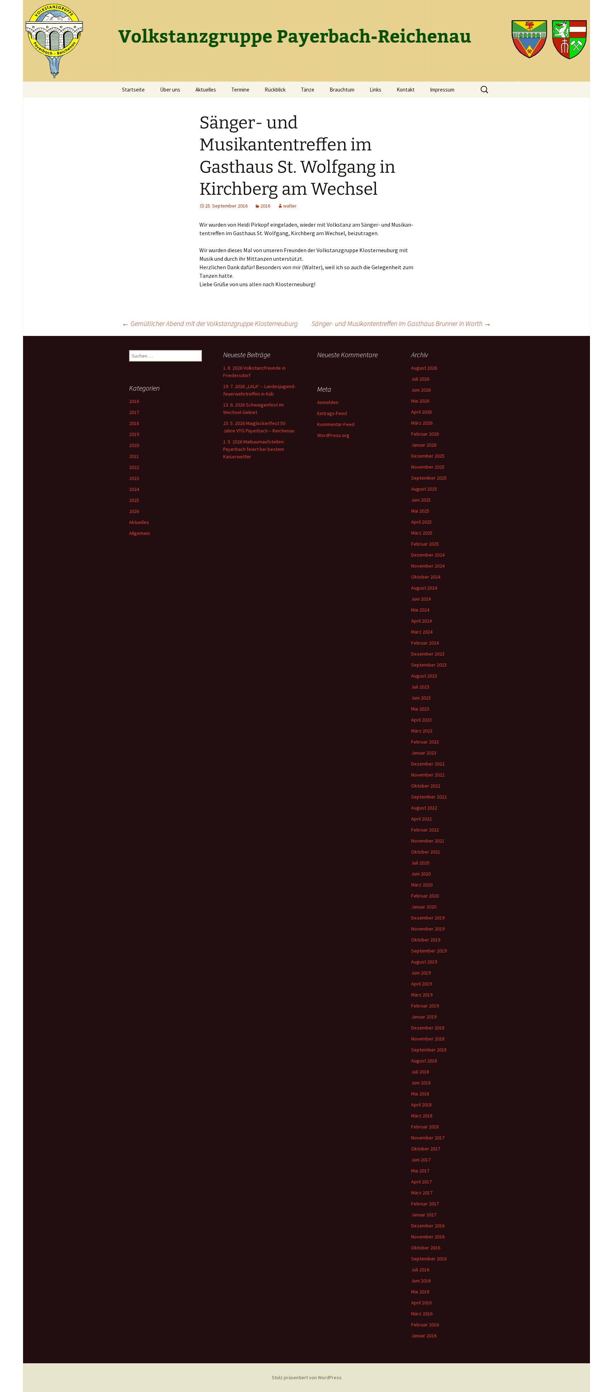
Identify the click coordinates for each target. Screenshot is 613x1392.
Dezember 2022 (427, 764)
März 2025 (421, 533)
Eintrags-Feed (332, 413)
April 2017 (421, 1181)
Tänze (307, 89)
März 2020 (421, 885)
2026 (134, 511)
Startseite (133, 89)
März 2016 (421, 1313)
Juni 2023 (421, 698)
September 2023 (429, 665)
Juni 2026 (421, 390)
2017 (134, 412)
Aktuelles (205, 89)
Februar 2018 (425, 1126)
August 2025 (424, 489)
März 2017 (421, 1192)
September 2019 (429, 951)
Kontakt (406, 89)
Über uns (170, 89)
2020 (134, 445)
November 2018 (427, 1038)
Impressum (442, 89)
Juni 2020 (421, 874)
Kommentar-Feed (335, 424)
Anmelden (327, 402)
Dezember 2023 (427, 654)
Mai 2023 (420, 709)
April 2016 (421, 1302)
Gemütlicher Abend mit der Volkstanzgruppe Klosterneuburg (210, 323)
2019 (134, 434)
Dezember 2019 (427, 918)
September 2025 (429, 478)
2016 (265, 206)
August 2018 (424, 1060)
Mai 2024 (420, 610)
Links (375, 89)
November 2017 (427, 1137)
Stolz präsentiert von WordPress (307, 1377)
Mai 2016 (420, 1291)
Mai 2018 (420, 1093)
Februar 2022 (425, 830)
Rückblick (275, 89)
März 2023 (421, 731)
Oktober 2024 (425, 577)
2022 (134, 467)
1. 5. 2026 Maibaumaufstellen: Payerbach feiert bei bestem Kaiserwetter (254, 449)
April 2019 (421, 984)
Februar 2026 (425, 434)
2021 (134, 456)
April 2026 (421, 412)
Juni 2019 (421, 973)
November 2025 (427, 467)
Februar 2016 (425, 1324)
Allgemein (139, 533)
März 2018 (421, 1115)
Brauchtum (342, 89)
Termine (240, 89)
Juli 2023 (420, 687)
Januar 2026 (423, 445)
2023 (134, 478)
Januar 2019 (423, 1016)
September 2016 (429, 1258)
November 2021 (427, 841)
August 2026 (424, 368)
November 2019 (427, 929)
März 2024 (421, 632)
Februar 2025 (425, 544)
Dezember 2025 (427, 456)
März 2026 (421, 423)
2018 (134, 423)
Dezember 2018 (427, 1027)
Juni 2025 (421, 500)
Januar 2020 (423, 907)
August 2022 (424, 808)
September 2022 (429, 797)
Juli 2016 (420, 1269)
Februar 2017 (425, 1203)
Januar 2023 (423, 753)
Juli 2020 (420, 863)
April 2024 (421, 621)
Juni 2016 (421, 1280)
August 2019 (424, 962)
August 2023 (424, 676)
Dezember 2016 (427, 1225)
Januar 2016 (423, 1335)
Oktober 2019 (425, 940)
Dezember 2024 (427, 555)
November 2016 (427, 1236)
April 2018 (421, 1104)
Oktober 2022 (425, 786)
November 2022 (427, 775)
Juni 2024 (421, 599)
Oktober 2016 (425, 1247)
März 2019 (421, 994)
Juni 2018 (421, 1082)
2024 (134, 489)
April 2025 (421, 522)
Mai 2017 (420, 1170)
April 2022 (421, 819)
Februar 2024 (425, 643)
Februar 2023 (425, 742)
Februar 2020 (425, 896)
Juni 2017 (421, 1159)
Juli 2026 (420, 379)
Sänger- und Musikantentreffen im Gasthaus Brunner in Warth (401, 323)
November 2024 (427, 566)
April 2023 (421, 720)
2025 (134, 500)
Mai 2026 (420, 401)
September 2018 (429, 1049)
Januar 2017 (423, 1214)
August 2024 (424, 588)
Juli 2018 (420, 1071)
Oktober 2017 (425, 1148)
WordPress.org (333, 435)
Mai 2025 (420, 511)
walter (290, 206)
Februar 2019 (425, 1005)
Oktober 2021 (425, 852)
